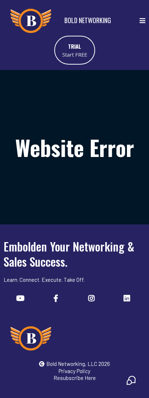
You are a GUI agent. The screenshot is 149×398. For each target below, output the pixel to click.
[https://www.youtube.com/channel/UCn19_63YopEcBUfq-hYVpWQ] (21, 297)
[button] (142, 21)
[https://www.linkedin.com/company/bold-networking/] (128, 297)
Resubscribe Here (75, 378)
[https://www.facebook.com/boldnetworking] (57, 297)
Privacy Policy (74, 371)
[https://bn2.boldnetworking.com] (31, 20)
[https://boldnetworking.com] (74, 338)
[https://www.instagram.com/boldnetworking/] (92, 297)
